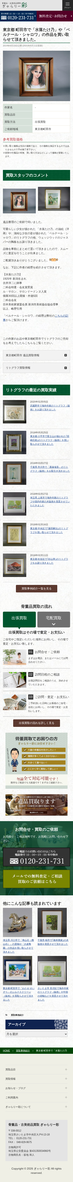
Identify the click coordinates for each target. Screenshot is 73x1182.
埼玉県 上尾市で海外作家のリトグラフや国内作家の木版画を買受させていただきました (50, 501)
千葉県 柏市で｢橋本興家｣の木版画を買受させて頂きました (53, 942)
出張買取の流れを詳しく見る (36, 722)
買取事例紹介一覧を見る (37, 588)
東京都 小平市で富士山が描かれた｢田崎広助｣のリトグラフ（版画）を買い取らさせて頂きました (49, 440)
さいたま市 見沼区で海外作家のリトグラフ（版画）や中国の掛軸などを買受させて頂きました (53, 994)
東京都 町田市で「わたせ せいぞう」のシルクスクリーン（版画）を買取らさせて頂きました (18, 994)
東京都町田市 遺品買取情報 (22, 355)
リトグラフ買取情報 (18, 367)
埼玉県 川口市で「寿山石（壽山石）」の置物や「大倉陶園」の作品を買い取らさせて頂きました (18, 946)
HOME (6, 1050)
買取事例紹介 (17, 1015)
